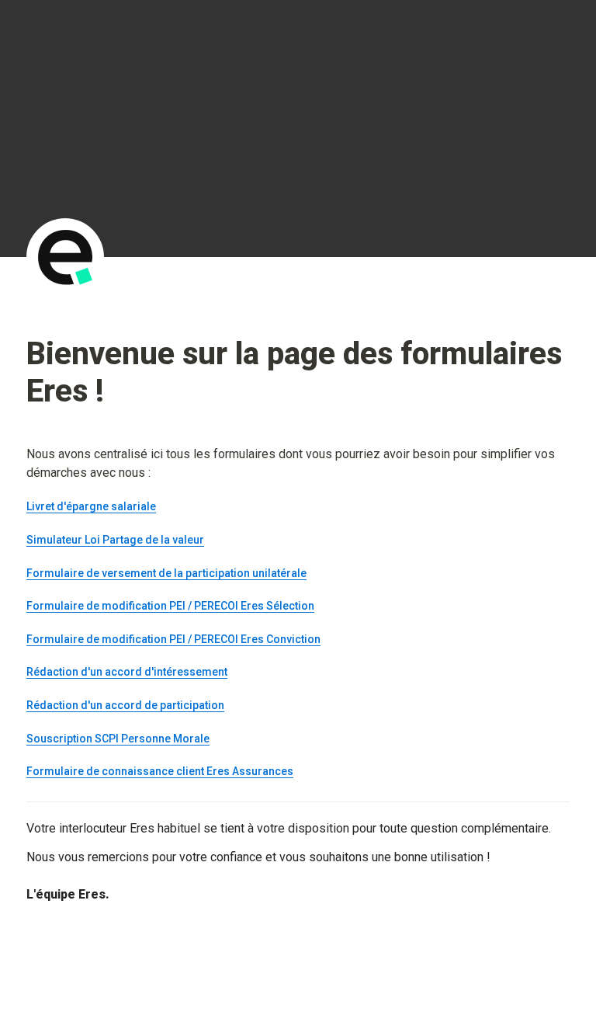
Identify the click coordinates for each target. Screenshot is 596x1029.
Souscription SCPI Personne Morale (118, 738)
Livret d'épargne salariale (91, 506)
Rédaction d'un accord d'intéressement (126, 672)
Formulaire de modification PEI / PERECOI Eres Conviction (173, 639)
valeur (188, 540)
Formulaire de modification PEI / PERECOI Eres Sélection (170, 606)
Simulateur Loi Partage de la (99, 540)
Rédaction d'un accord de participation (125, 705)
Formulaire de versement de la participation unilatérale (166, 573)
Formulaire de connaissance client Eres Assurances (159, 771)
